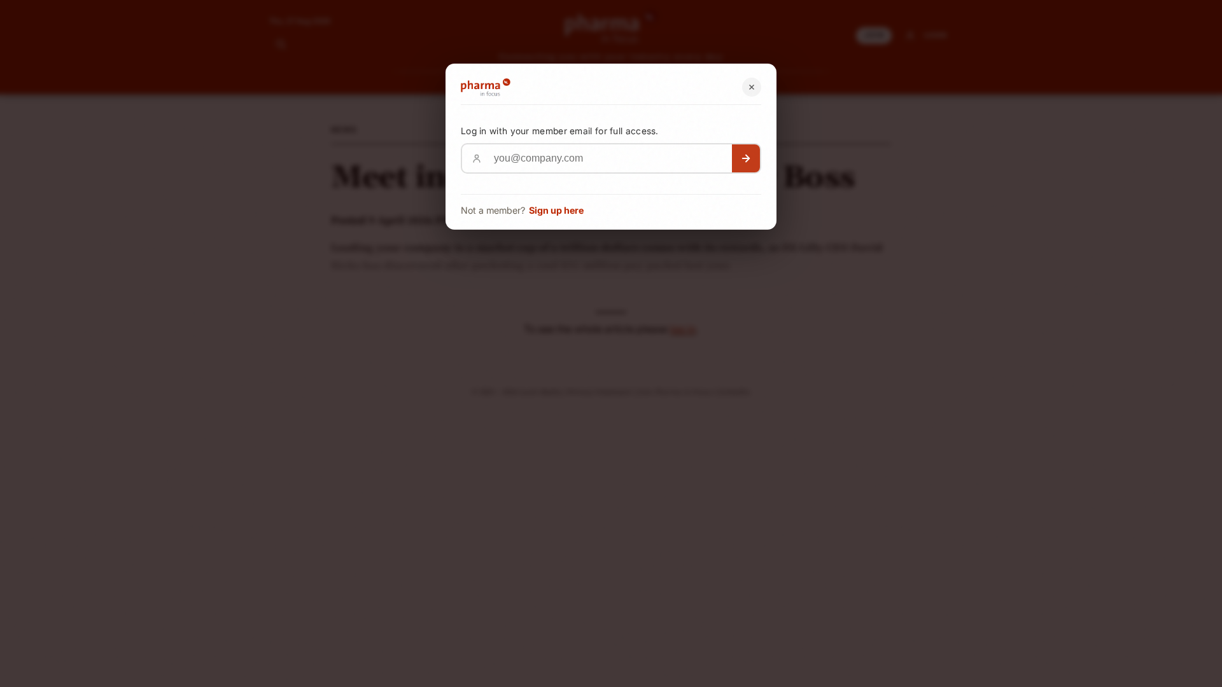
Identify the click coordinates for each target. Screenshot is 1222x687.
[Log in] (746, 158)
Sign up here (556, 210)
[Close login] (751, 87)
